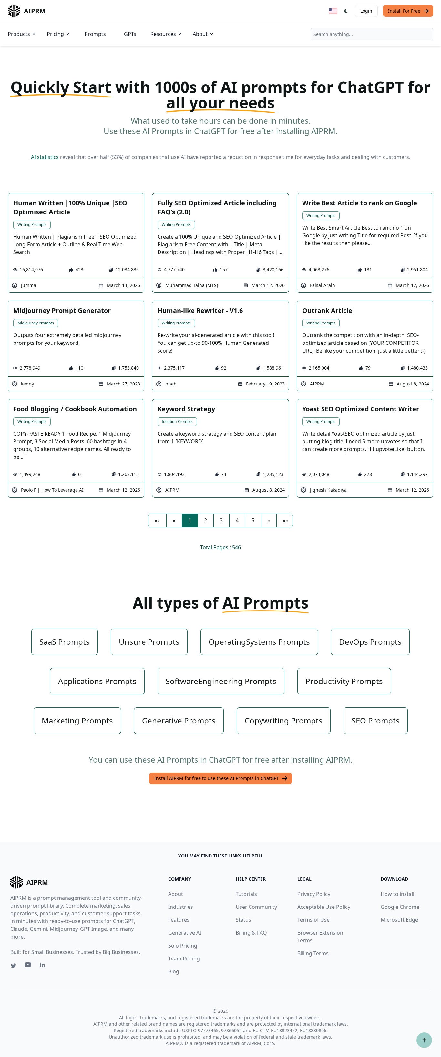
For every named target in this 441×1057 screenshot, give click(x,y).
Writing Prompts (31, 224)
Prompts (95, 33)
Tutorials (246, 894)
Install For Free (404, 11)
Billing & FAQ (251, 932)
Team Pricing (184, 958)
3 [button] (221, 520)
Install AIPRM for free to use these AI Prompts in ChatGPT (216, 778)
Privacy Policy (313, 894)
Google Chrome (400, 906)
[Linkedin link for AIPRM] (44, 966)
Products (19, 33)
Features (179, 919)
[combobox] (372, 34)
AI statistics (45, 156)
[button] (157, 520)
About (200, 33)
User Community (256, 906)
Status (243, 919)
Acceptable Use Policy (323, 906)
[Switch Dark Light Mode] (346, 11)
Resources (163, 33)
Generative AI (184, 932)
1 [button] (189, 520)
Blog (173, 971)
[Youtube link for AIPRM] (28, 966)
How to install (397, 894)
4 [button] (237, 520)
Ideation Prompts (177, 421)
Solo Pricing (182, 945)
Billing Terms (313, 953)
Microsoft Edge (399, 919)
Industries (180, 906)
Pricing (55, 33)
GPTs (130, 33)
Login (366, 11)
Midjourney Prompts (35, 323)
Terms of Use (313, 919)
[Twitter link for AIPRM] (13, 965)
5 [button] (252, 520)
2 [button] (205, 520)
